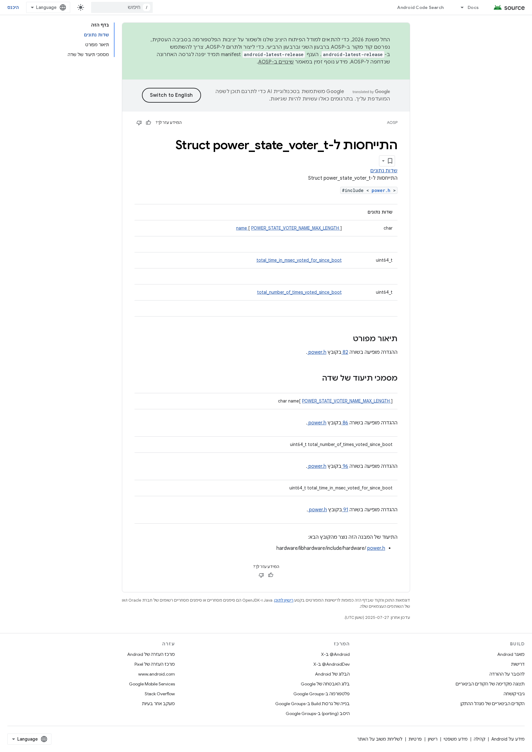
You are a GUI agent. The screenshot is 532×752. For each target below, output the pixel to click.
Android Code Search (420, 7)
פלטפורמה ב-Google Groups (321, 694)
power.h (382, 190)
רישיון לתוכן (283, 600)
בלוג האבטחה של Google (325, 684)
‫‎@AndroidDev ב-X (331, 664)
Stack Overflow (160, 694)
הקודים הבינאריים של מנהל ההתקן (493, 703)
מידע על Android (508, 739)
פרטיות (415, 739)
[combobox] (122, 7)
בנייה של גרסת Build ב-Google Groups (312, 703)
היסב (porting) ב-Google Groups (318, 713)
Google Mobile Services (152, 684)
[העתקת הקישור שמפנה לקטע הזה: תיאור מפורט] (345, 339)
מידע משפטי (456, 739)
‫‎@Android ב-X (335, 654)
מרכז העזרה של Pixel (155, 664)
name (242, 228)
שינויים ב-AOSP (276, 62)
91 (345, 510)
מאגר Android (511, 654)
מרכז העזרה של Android (151, 654)
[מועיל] (148, 122)
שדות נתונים (383, 171)
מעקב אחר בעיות (158, 703)
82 (344, 352)
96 (344, 466)
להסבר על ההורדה (507, 674)
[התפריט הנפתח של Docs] (459, 7)
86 (344, 423)
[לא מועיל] (139, 122)
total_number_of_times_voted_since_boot (299, 292)
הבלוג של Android (332, 674)
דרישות (518, 664)
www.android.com (156, 674)
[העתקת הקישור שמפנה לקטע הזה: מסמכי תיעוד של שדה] (314, 378)
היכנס (13, 7)
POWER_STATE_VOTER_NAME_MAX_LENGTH (295, 228)
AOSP (392, 122)
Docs (473, 7)
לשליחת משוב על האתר (379, 739)
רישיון (432, 739)
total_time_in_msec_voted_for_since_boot (299, 260)
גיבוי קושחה (514, 694)
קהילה (479, 739)
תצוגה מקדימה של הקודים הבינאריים (490, 684)
